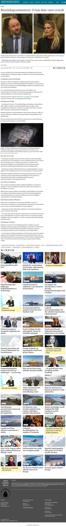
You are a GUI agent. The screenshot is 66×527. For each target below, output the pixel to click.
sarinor (37, 247)
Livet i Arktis (44, 2)
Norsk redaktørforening (48, 484)
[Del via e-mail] (60, 68)
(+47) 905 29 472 (50, 505)
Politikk (31, 2)
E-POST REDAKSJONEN (28, 507)
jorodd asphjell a (6, 247)
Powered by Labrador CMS (33, 525)
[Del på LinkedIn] (58, 68)
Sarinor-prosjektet (24, 96)
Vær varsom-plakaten (23, 484)
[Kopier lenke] (62, 68)
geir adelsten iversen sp (33, 245)
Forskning (37, 2)
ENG (5, 5)
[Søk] (57, 2)
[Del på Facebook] (54, 68)
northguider (16, 247)
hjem (43, 245)
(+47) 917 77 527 (26, 505)
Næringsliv (25, 2)
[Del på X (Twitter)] (56, 68)
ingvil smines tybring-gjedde (54, 245)
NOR (2, 5)
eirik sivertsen (20, 245)
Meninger (50, 2)
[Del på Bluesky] (64, 68)
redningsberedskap (27, 247)
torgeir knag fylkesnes (8, 245)
